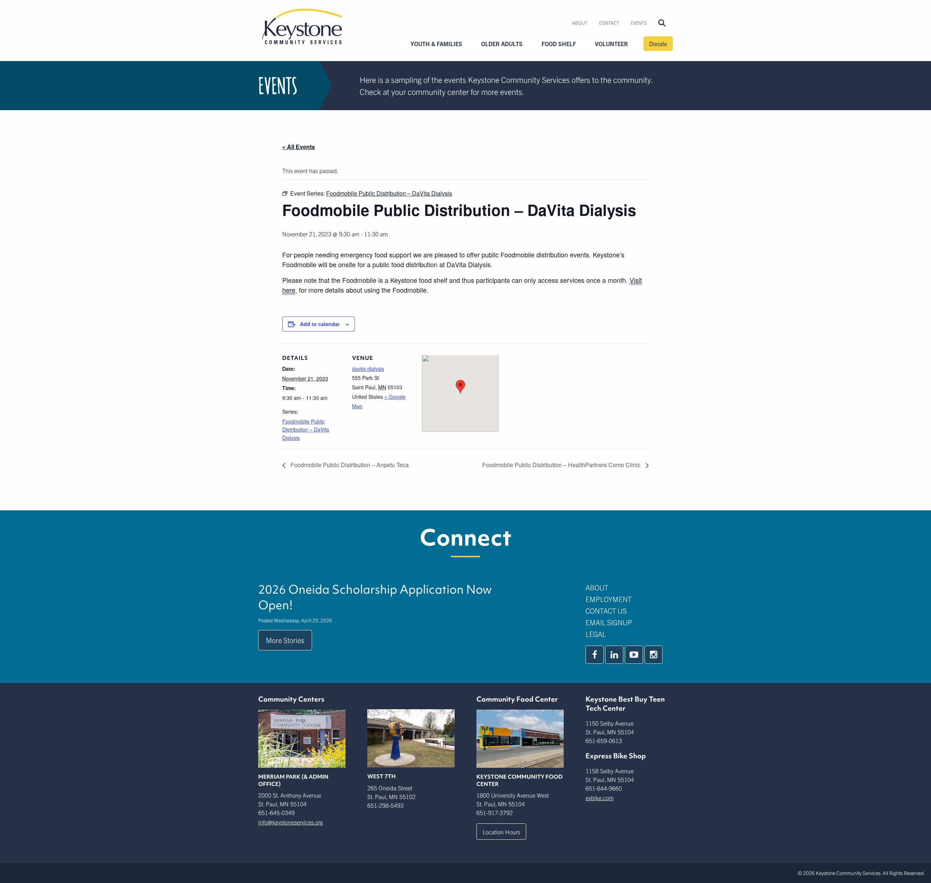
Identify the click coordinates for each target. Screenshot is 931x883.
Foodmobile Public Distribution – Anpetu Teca (349, 465)
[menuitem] (579, 23)
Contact (609, 23)
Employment (609, 598)
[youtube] (634, 655)
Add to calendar (320, 324)
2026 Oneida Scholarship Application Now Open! (375, 597)
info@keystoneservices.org (290, 822)
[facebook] (595, 655)
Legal (596, 633)
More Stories (285, 640)
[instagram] (653, 655)
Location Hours (501, 831)
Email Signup (609, 622)
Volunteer (611, 43)
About (579, 23)
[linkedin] (614, 655)
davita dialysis (368, 368)
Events (639, 23)
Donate (658, 43)
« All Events (298, 147)
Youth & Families (436, 43)
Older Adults (502, 43)
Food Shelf (559, 43)
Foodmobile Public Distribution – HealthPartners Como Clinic (562, 465)
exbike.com (600, 797)
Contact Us (606, 610)
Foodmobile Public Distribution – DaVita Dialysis (305, 429)
